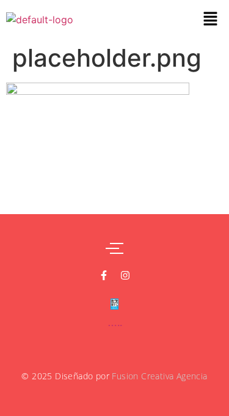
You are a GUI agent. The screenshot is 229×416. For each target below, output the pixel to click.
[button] (210, 19)
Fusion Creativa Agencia (159, 376)
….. (114, 323)
